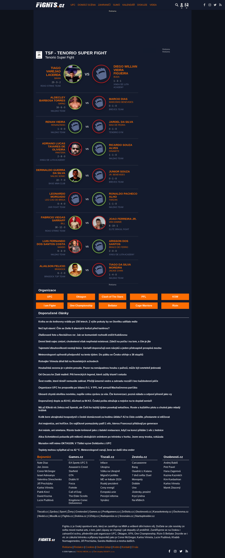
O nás (135, 547)
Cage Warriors (144, 305)
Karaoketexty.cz (162, 511)
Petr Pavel (169, 467)
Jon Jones (42, 467)
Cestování (81, 511)
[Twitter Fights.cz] (215, 5)
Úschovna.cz (180, 511)
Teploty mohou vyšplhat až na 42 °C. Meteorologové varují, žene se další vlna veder (86, 450)
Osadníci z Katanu (142, 471)
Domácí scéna (87, 5)
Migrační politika (109, 475)
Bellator (112, 305)
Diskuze (142, 5)
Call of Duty (75, 492)
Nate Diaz (42, 462)
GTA (71, 475)
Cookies (90, 547)
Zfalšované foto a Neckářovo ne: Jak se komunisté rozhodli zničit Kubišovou (82, 335)
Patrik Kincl (43, 492)
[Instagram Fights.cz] (209, 5)
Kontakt (126, 547)
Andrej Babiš (171, 462)
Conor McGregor (46, 471)
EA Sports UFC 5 (78, 462)
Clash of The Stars (112, 296)
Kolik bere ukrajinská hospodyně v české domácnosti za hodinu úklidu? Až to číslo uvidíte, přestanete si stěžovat (104, 417)
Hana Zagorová (172, 471)
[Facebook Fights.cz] (204, 5)
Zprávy (54, 511)
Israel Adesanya (46, 475)
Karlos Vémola (45, 487)
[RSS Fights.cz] (220, 5)
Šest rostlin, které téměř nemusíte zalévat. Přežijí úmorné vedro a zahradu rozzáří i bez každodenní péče (98, 381)
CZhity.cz (93, 516)
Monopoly (137, 479)
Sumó (116, 5)
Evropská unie (108, 492)
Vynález (104, 500)
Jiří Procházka (45, 483)
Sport (63, 511)
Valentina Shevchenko (49, 479)
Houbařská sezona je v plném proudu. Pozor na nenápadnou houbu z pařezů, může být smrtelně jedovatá (99, 368)
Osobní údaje (103, 547)
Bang (135, 467)
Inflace (104, 462)
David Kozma (44, 496)
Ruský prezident (109, 483)
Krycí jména (138, 496)
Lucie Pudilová (45, 500)
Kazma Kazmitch (173, 475)
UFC (73, 5)
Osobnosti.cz (143, 511)
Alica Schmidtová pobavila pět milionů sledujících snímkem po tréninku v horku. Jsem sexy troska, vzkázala (100, 436)
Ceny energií (107, 487)
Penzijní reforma (109, 496)
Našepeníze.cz (109, 516)
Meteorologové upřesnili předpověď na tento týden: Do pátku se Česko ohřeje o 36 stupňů (90, 354)
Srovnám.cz (126, 516)
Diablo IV (74, 479)
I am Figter (50, 305)
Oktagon (81, 296)
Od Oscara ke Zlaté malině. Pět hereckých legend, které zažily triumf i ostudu (82, 374)
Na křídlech (138, 500)
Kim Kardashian (172, 479)
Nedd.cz (43, 516)
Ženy (71, 511)
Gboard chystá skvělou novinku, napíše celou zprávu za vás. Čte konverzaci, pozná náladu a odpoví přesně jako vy (105, 394)
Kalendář (128, 5)
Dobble (136, 483)
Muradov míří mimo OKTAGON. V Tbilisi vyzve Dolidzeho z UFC (74, 443)
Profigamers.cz (111, 511)
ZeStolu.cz (128, 511)
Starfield (73, 471)
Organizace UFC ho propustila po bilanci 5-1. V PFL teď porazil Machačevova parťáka (87, 387)
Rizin (175, 305)
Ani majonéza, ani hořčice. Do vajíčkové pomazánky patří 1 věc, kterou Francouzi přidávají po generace (98, 423)
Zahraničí (104, 5)
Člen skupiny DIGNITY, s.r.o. (104, 552)
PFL (143, 296)
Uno (134, 487)
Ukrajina (105, 467)
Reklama (67, 547)
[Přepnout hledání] (176, 5)
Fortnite (73, 487)
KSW (175, 296)
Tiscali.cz (42, 511)
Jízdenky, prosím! (141, 492)
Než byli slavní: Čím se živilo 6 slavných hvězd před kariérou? (74, 328)
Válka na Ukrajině (110, 471)
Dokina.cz (80, 516)
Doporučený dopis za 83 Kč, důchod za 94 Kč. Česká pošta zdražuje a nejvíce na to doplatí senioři (95, 401)
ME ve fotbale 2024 (110, 479)
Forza (72, 483)
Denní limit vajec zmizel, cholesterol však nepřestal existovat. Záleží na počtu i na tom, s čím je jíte (94, 341)
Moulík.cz (55, 516)
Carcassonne (139, 462)
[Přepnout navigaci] (181, 5)
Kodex (116, 547)
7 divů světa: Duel (141, 475)
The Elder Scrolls (78, 496)
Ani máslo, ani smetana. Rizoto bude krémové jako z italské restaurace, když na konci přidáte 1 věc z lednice (100, 430)
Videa (153, 5)
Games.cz (95, 511)
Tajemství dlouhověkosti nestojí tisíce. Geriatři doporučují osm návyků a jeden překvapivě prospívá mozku (99, 348)
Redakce (79, 547)
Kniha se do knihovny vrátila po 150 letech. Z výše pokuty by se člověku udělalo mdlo (87, 321)
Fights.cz (67, 516)
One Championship (81, 305)
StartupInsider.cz (145, 516)
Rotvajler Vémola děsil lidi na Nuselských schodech (68, 361)
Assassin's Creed (78, 467)
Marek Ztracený (172, 487)
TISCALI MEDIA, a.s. (84, 552)
